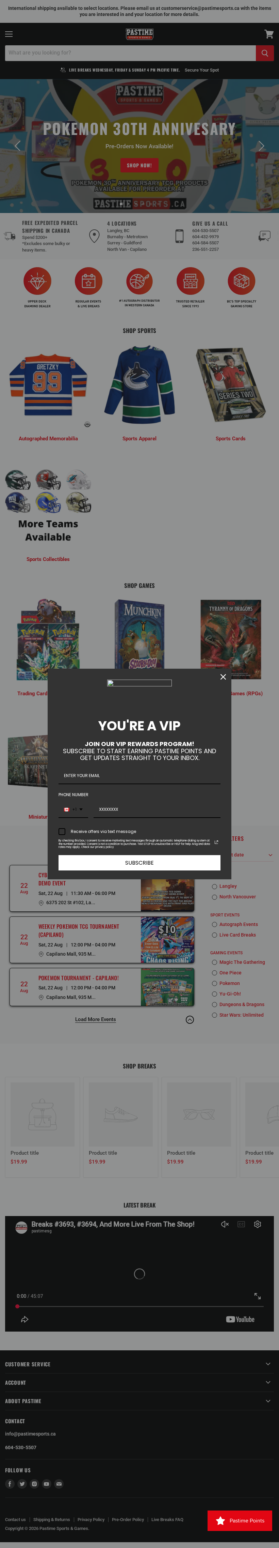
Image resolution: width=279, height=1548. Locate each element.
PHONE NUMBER (73, 795)
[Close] (223, 677)
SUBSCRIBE (139, 863)
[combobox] (73, 810)
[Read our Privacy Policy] (216, 842)
